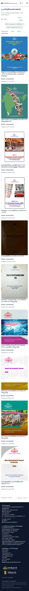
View (14, 67)
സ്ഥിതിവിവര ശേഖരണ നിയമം (10, 537)
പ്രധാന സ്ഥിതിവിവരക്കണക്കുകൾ (11, 544)
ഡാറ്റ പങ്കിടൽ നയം (7, 556)
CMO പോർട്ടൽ (6, 559)
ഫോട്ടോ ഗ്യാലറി (6, 519)
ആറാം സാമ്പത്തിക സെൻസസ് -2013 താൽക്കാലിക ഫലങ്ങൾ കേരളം (13, 74)
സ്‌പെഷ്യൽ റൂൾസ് (7, 538)
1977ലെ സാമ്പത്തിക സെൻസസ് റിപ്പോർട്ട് (13, 437)
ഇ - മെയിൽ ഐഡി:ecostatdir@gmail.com (13, 516)
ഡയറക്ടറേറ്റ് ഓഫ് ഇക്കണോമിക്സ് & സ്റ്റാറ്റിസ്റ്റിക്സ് (12, 507)
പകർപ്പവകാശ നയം (7, 554)
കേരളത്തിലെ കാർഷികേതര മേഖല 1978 (12, 482)
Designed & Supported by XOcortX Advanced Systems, (11, 587)
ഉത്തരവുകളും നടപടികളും (9, 530)
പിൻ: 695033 (5, 513)
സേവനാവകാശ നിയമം (8, 540)
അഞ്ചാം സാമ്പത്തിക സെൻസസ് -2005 (13, 211)
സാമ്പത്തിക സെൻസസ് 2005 (12, 256)
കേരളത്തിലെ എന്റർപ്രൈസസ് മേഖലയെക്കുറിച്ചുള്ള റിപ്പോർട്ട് (13, 166)
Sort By (19, 17)
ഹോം (2, 13)
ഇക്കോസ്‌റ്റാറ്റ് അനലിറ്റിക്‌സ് (9, 522)
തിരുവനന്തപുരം (6, 511)
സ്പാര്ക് (4, 557)
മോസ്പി (4, 560)
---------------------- (8, 517)
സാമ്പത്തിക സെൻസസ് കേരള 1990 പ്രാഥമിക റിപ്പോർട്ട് (13, 346)
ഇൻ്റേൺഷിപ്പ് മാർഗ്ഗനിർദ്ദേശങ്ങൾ (11, 562)
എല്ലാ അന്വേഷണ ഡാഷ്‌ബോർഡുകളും (13, 543)
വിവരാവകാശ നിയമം (8, 532)
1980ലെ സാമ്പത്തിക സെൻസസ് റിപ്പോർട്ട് (13, 391)
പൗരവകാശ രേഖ (7, 535)
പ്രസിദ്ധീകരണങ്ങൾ (7, 527)
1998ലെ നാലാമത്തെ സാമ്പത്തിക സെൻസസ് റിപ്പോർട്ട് (13, 300)
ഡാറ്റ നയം (5, 551)
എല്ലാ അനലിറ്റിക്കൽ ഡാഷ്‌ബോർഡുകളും (13, 541)
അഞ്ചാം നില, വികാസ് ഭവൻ (9, 510)
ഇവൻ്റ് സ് (4, 520)
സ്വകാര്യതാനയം (6, 553)
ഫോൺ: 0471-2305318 (8, 514)
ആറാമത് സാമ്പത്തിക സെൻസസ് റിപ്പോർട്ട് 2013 (14, 120)
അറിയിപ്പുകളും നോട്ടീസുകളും (10, 529)
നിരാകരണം (5, 550)
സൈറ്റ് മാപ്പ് (5, 533)
